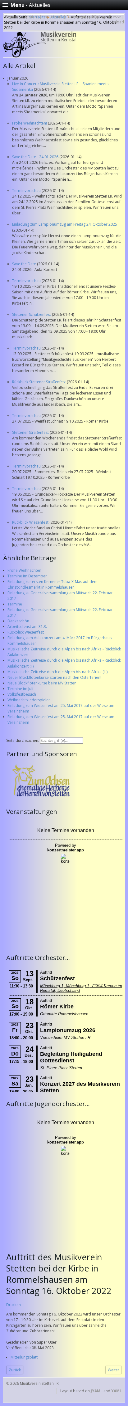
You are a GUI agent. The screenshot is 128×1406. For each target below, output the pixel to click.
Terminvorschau (27, 190)
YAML (116, 1391)
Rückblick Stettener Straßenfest (39, 382)
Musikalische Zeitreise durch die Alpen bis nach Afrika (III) (57, 671)
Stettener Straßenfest (31, 432)
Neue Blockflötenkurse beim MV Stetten (41, 683)
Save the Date (24, 264)
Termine (14, 604)
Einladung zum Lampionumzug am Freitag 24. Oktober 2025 (64, 224)
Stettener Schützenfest (32, 314)
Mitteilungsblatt (24, 1357)
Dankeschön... (19, 621)
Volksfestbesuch (21, 694)
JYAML (97, 1391)
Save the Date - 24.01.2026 (35, 156)
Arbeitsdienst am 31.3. (27, 626)
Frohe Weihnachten (24, 570)
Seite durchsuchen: (23, 740)
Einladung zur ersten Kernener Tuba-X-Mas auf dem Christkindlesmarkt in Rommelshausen (52, 584)
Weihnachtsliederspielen (29, 700)
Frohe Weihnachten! (30, 123)
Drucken (13, 1304)
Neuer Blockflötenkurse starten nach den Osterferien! (54, 677)
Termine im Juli (20, 688)
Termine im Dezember (27, 576)
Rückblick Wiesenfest (30, 522)
